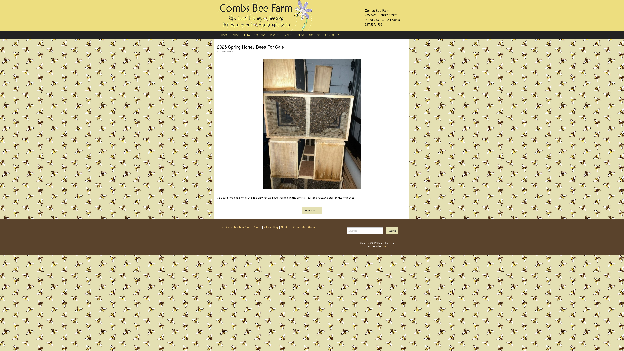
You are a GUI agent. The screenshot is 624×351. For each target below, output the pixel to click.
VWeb (384, 246)
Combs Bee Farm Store (238, 227)
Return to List (312, 210)
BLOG (301, 35)
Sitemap (311, 227)
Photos (257, 227)
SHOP (236, 35)
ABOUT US (314, 35)
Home (220, 227)
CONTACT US (332, 35)
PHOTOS (275, 35)
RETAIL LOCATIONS (254, 35)
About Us (286, 227)
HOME (224, 35)
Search (392, 230)
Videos (267, 227)
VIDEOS (289, 35)
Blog (275, 227)
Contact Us (299, 227)
